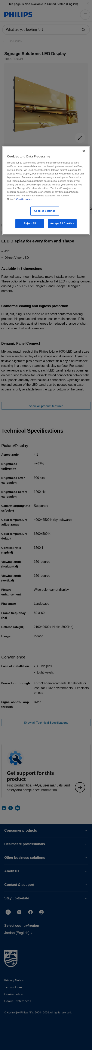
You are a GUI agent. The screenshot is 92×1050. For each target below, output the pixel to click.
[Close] (83, 151)
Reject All (30, 223)
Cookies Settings (44, 211)
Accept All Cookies (62, 223)
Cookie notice (24, 199)
